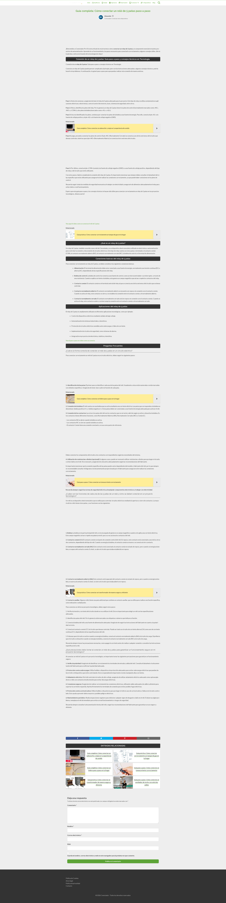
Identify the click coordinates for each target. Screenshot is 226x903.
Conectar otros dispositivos (120, 18)
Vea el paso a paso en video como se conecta (80, 340)
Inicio (88, 2)
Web (69, 844)
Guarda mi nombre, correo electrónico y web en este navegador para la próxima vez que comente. (101, 856)
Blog (154, 2)
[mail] (148, 738)
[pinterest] (125, 738)
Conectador (107, 18)
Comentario (72, 805)
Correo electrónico (74, 835)
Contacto (69, 886)
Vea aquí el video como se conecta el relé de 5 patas (82, 224)
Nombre (70, 826)
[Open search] (159, 3)
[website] (113, 16)
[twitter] (101, 738)
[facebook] (77, 738)
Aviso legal (69, 881)
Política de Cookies (72, 878)
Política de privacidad (73, 883)
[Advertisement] (113, 34)
